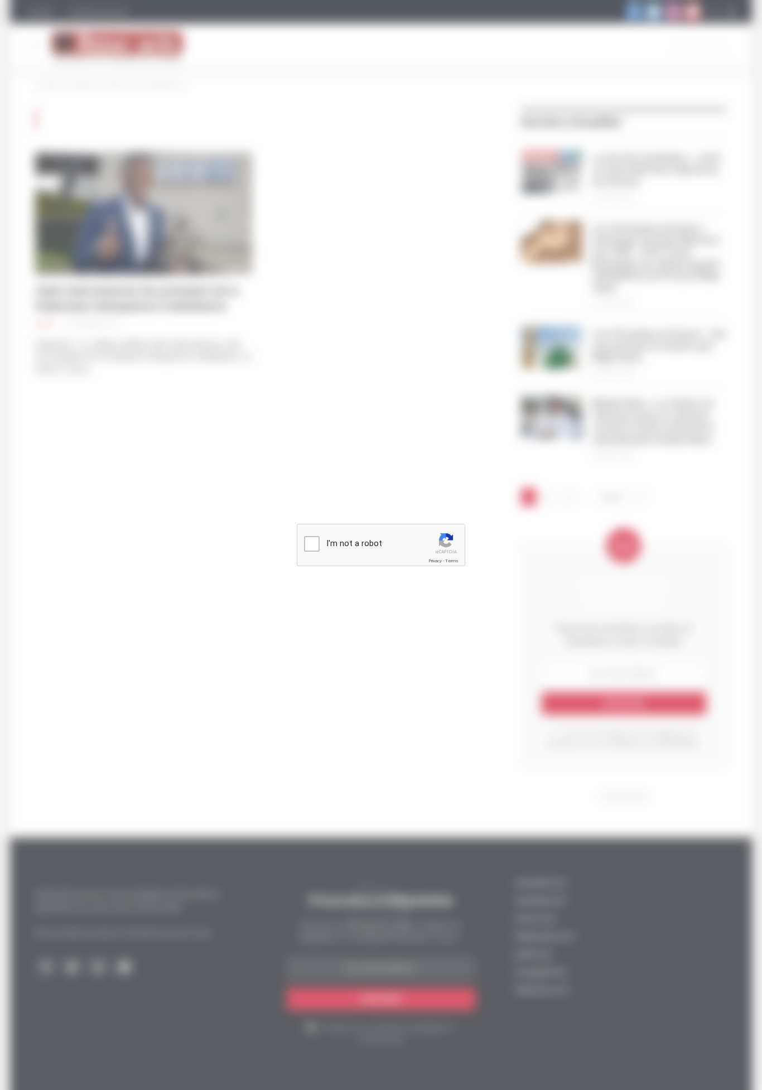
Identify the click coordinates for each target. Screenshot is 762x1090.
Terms (452, 560)
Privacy (435, 560)
